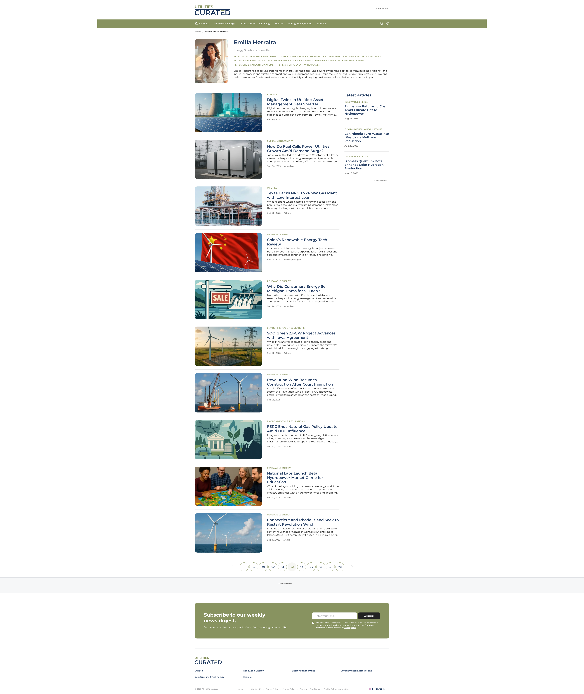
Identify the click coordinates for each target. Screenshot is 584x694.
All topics (204, 23)
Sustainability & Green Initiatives (326, 56)
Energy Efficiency (290, 64)
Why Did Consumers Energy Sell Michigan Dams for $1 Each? (297, 288)
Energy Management (300, 23)
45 (320, 567)
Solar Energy (305, 60)
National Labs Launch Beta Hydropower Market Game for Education (295, 477)
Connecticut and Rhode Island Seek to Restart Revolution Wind (303, 522)
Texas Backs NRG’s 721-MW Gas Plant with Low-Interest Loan (302, 195)
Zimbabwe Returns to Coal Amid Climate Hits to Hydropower (365, 109)
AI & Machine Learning (352, 60)
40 (273, 567)
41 (282, 567)
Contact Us (256, 689)
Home (198, 31)
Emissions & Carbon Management (255, 64)
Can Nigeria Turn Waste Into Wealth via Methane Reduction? (366, 137)
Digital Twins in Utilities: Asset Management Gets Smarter (295, 102)
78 (340, 567)
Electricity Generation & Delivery (273, 60)
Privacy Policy (288, 689)
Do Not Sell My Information (336, 689)
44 (311, 567)
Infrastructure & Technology (255, 23)
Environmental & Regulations (286, 328)
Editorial (321, 23)
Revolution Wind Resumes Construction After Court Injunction (300, 382)
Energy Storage (326, 60)
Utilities (279, 23)
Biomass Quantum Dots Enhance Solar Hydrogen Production (364, 164)
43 (301, 567)
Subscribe (369, 615)
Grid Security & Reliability (366, 56)
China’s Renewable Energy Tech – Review (298, 242)
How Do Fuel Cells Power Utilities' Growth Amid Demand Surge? (298, 148)
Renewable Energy (224, 23)
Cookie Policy (272, 689)
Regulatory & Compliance (287, 56)
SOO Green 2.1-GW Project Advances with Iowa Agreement (301, 335)
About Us (242, 689)
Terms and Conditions (310, 689)
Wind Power (312, 64)
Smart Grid (242, 60)
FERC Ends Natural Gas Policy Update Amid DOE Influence (302, 428)
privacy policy (350, 627)
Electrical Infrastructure (252, 56)
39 (263, 567)
